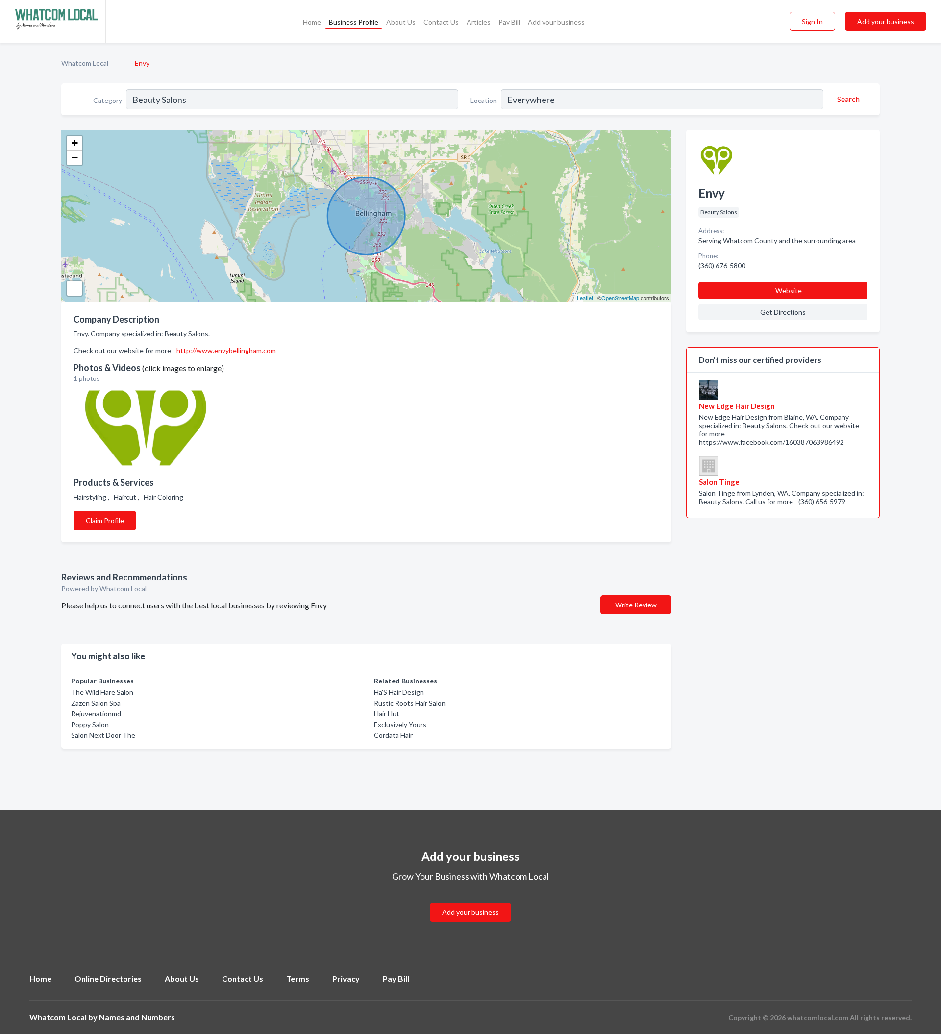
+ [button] (75, 143)
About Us (401, 22)
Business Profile (353, 22)
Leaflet (585, 298)
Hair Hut (386, 713)
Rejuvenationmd (96, 713)
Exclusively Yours (400, 724)
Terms (297, 978)
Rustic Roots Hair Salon (410, 703)
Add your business (556, 22)
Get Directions (783, 312)
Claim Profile (105, 520)
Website (788, 290)
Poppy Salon (90, 724)
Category (107, 100)
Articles (479, 22)
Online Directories (108, 978)
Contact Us (441, 22)
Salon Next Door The (103, 735)
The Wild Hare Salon (102, 692)
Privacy (346, 978)
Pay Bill (509, 22)
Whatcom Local (84, 63)
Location (483, 100)
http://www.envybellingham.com (226, 350)
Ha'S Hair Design (399, 692)
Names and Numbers (137, 1017)
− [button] (75, 157)
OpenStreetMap (620, 298)
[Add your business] (470, 900)
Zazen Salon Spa (96, 703)
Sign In (812, 21)
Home (312, 22)
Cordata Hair (393, 735)
